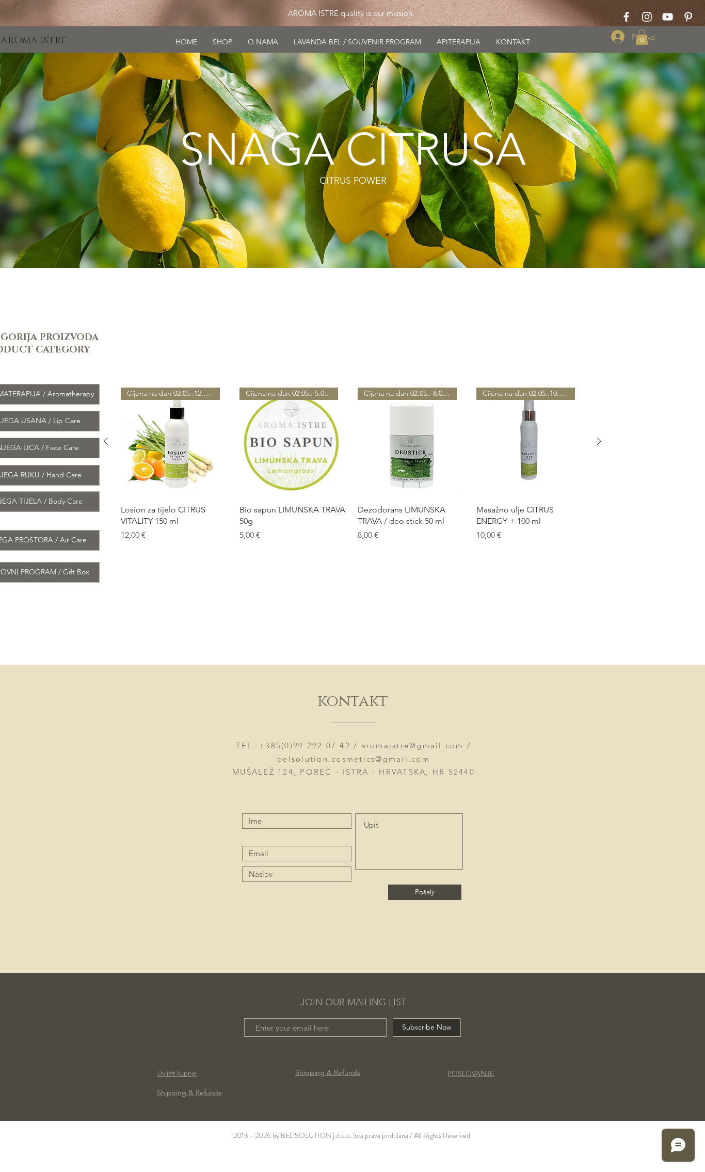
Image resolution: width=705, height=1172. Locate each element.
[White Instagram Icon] (646, 16)
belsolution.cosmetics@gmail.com (353, 759)
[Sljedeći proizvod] (599, 441)
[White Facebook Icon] (626, 16)
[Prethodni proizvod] (106, 441)
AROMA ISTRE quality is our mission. (350, 13)
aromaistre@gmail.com (412, 745)
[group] (352, 470)
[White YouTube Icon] (667, 16)
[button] (641, 37)
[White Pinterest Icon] (688, 16)
